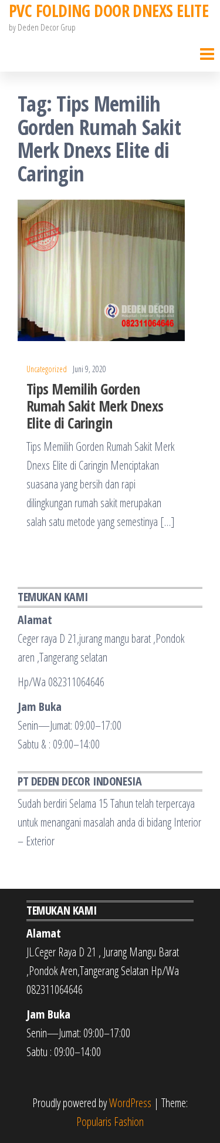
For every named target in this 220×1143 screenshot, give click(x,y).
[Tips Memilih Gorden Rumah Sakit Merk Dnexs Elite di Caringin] (101, 269)
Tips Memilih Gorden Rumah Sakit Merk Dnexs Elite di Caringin (95, 406)
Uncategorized (46, 369)
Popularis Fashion (110, 1121)
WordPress (130, 1103)
